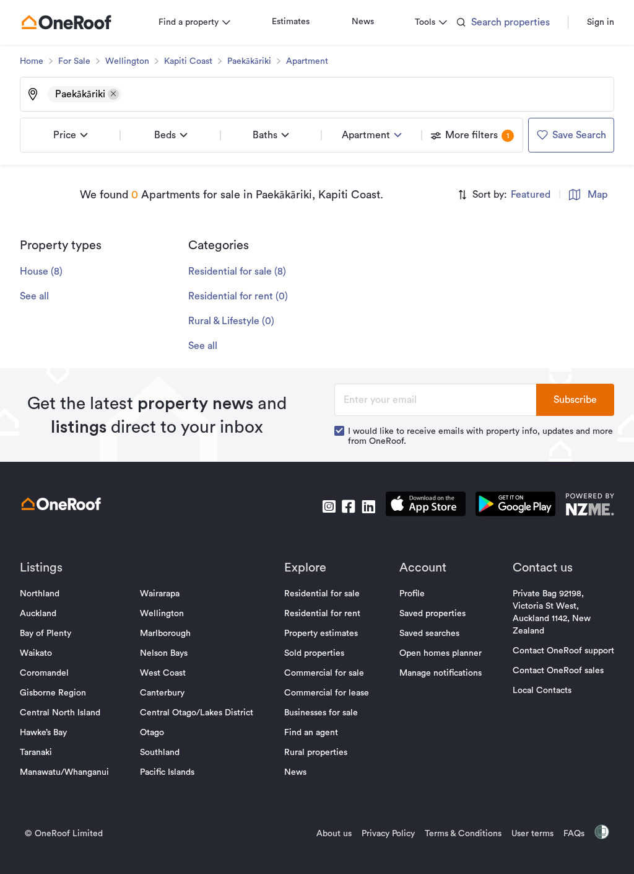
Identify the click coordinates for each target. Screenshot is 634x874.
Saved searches (429, 633)
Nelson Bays (164, 653)
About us (334, 833)
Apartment (307, 61)
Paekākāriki (249, 61)
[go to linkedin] (368, 506)
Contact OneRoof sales (558, 670)
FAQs (573, 833)
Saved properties (432, 613)
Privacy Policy (388, 833)
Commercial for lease (326, 693)
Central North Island (60, 712)
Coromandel (44, 673)
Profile (412, 593)
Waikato (36, 653)
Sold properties (314, 653)
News (363, 21)
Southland (160, 752)
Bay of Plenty (45, 633)
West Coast (163, 673)
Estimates (291, 21)
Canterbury (162, 693)
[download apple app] (426, 506)
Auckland (38, 613)
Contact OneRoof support (563, 651)
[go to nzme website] (589, 506)
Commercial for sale (324, 673)
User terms (532, 833)
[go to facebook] (348, 506)
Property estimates (321, 633)
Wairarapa (160, 593)
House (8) (41, 271)
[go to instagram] (328, 506)
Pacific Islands (167, 772)
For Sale (74, 61)
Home (31, 61)
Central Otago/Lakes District (196, 712)
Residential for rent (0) (238, 296)
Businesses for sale (321, 712)
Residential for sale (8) (237, 271)
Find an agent (311, 732)
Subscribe (575, 400)
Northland (39, 593)
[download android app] (515, 506)
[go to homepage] (66, 22)
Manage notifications (440, 673)
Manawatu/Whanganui (64, 772)
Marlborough (165, 633)
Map (597, 195)
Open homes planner (440, 653)
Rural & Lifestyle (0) (231, 321)
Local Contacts (542, 690)
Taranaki (36, 752)
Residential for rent (322, 613)
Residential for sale (322, 593)
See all (34, 296)
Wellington (127, 61)
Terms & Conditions (463, 833)
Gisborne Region (53, 693)
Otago (152, 732)
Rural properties (315, 752)
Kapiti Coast (188, 61)
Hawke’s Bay (43, 732)
